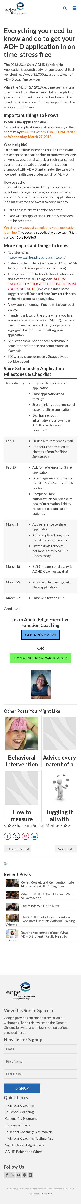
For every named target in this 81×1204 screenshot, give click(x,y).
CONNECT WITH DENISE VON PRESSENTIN (41, 657)
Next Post (64, 849)
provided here (14, 1032)
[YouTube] (18, 1175)
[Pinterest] (24, 1175)
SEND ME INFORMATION (40, 634)
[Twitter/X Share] (16, 836)
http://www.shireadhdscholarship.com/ (37, 257)
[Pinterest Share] (25, 836)
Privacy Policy (46, 1193)
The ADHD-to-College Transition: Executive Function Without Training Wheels (40, 920)
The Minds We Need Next (40, 906)
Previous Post (19, 849)
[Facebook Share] (7, 836)
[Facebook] (7, 1175)
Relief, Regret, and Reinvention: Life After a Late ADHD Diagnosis (47, 884)
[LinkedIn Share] (34, 836)
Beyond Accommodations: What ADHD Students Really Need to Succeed (37, 936)
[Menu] (74, 8)
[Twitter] (12, 1175)
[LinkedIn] (30, 1175)
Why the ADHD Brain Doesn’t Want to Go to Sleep (47, 896)
